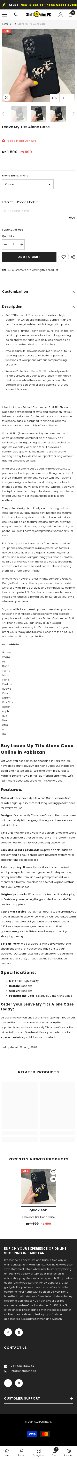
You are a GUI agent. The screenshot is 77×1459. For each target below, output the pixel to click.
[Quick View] (53, 1179)
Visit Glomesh (9, 1054)
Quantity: (8, 236)
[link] (20, 1133)
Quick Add (38, 1210)
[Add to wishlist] (64, 257)
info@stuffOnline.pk (23, 1371)
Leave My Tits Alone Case (38, 1217)
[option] (38, 65)
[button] (63, 98)
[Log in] (61, 14)
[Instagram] (19, 1332)
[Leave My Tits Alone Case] (38, 1186)
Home (5, 24)
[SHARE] (72, 257)
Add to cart (29, 257)
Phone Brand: (15, 175)
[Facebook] (8, 1332)
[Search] (16, 14)
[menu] (4, 14)
